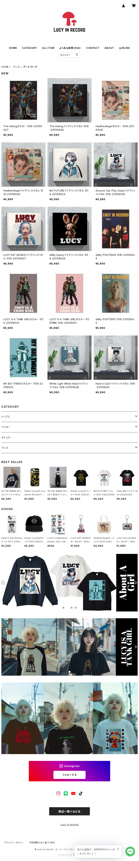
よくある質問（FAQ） (70, 47)
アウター (6, 427)
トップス (5, 416)
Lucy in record (69, 824)
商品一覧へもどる (69, 811)
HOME (13, 47)
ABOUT (109, 47)
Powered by (66, 855)
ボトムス (6, 437)
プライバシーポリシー (14, 842)
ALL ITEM (48, 47)
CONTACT (93, 47)
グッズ (16, 66)
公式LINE (124, 47)
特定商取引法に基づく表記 (42, 842)
